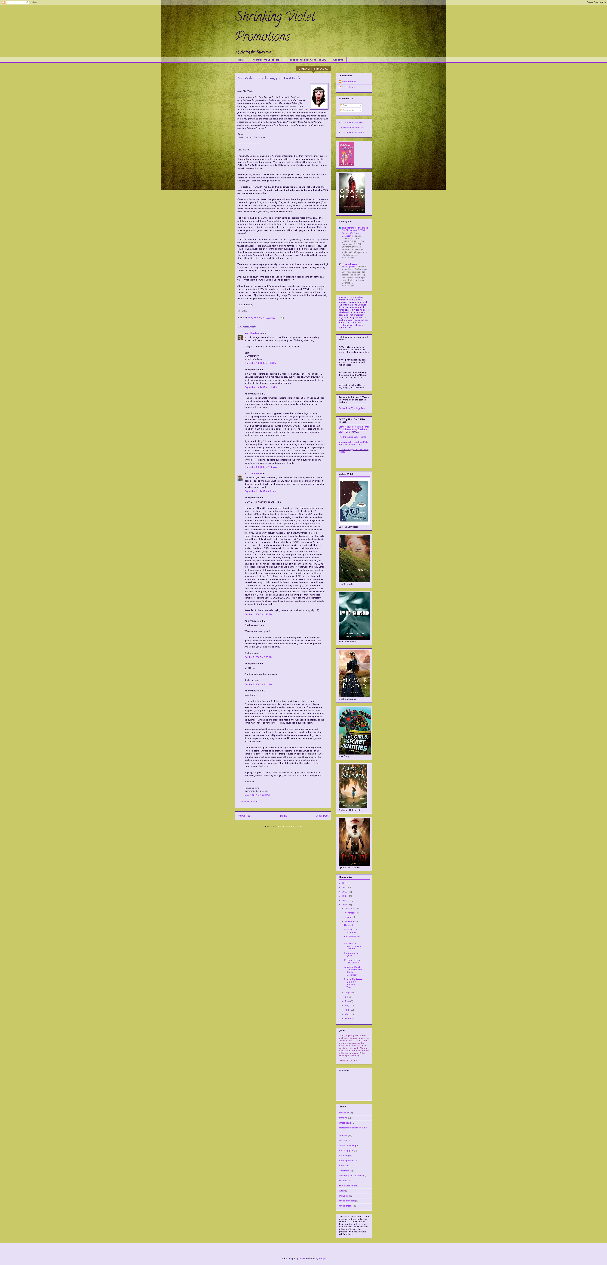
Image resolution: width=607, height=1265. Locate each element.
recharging (344, 1170)
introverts (343, 1140)
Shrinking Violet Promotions (275, 28)
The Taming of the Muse (355, 227)
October (349, 917)
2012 (345, 883)
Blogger (322, 1258)
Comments (348, 110)
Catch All (348, 925)
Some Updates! (349, 266)
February (350, 1018)
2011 (344, 887)
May (347, 1005)
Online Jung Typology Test (352, 408)
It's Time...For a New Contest (352, 961)
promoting (344, 1155)
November (350, 912)
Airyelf (302, 1258)
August (348, 992)
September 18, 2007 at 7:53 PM (260, 363)
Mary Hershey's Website (351, 127)
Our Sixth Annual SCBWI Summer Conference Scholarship (353, 233)
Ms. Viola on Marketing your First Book (353, 946)
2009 (345, 896)
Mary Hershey (255, 317)
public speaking (346, 1160)
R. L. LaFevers (349, 264)
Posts (345, 105)
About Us (338, 59)
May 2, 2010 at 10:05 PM (257, 795)
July (347, 997)
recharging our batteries (351, 1175)
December (350, 908)
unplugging (344, 1196)
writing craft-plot (347, 1200)
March (348, 1014)
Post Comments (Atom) (290, 826)
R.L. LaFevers (252, 473)
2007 (345, 904)
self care (343, 1180)
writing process (346, 1205)
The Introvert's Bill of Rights (266, 59)
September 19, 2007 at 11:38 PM (261, 387)
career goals (345, 1122)
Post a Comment (249, 801)
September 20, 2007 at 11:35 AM (261, 467)
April (347, 1009)
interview (343, 1135)
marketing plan (346, 1150)
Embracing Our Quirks (351, 954)
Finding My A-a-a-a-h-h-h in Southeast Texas (353, 983)
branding (343, 1117)
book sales (344, 1112)
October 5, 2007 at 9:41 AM (258, 684)
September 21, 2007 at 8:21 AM (260, 491)
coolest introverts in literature (353, 1127)
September (350, 921)
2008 (345, 900)
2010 (345, 891)
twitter (342, 1190)
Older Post (322, 815)
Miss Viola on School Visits (351, 930)
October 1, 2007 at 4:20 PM (258, 614)
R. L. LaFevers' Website (351, 122)
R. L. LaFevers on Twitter (351, 132)
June (347, 1001)
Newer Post (244, 815)
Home (241, 59)
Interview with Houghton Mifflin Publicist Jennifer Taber (354, 443)
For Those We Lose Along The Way (307, 59)
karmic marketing (347, 1145)
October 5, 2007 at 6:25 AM (258, 657)
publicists (343, 1165)
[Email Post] (282, 317)
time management (348, 1185)
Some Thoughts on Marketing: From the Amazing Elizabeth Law (354, 429)
